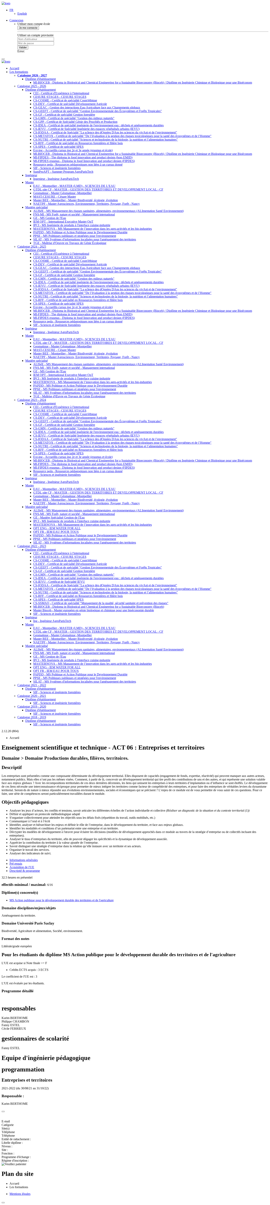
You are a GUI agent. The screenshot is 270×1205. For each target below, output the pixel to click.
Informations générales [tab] (23, 860)
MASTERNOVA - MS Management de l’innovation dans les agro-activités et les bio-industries (92, 228)
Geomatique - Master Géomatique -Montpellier (62, 193)
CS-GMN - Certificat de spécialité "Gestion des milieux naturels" (73, 118)
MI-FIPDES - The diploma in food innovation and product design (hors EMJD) (82, 157)
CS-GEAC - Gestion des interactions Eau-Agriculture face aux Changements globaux (86, 107)
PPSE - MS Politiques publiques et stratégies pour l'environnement (74, 236)
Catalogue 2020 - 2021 (31, 695)
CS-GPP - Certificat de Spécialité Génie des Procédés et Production (75, 121)
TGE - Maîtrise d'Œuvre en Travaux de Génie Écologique (69, 396)
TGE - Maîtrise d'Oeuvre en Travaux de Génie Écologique (69, 243)
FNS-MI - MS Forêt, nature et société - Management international (74, 214)
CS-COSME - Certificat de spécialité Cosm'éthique (65, 100)
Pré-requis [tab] (15, 863)
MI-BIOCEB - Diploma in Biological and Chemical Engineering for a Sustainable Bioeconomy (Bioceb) (98, 606)
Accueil (14, 68)
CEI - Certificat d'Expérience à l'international (61, 93)
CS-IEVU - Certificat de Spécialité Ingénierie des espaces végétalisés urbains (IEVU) (86, 129)
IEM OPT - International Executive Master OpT (63, 221)
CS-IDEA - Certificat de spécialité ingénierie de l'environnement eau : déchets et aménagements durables (98, 125)
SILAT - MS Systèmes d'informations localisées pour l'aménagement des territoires (84, 239)
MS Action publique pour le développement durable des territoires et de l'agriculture (61, 900)
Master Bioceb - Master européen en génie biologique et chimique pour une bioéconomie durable (93, 610)
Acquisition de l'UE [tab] (21, 867)
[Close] (3, 1111)
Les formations (18, 71)
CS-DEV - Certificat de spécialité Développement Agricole (70, 104)
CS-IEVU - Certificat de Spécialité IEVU (59, 581)
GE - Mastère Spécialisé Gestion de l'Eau (59, 517)
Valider (23, 47)
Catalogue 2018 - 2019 (31, 717)
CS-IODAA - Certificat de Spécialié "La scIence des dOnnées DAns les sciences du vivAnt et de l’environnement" (105, 132)
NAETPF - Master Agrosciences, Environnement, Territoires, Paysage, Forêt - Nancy (86, 203)
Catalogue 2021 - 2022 (31, 685)
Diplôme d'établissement (40, 79)
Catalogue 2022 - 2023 (31, 546)
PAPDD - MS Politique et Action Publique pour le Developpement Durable (80, 232)
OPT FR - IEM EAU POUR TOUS (56, 531)
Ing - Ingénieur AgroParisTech (52, 621)
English (22, 13)
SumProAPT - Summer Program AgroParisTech (63, 171)
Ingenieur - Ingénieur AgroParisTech (56, 178)
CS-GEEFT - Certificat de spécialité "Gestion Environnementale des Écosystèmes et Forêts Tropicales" (97, 111)
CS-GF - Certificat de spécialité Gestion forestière (64, 114)
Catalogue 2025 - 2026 (31, 86)
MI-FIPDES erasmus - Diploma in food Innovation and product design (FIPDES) (84, 161)
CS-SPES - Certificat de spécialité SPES (58, 146)
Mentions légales (19, 1193)
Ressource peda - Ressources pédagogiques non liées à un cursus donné (78, 164)
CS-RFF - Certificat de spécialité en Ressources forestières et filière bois (78, 143)
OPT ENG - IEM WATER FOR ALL (57, 528)
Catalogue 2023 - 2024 (31, 400)
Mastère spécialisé (36, 207)
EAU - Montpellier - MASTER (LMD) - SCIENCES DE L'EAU (74, 186)
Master (29, 182)
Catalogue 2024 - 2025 (31, 246)
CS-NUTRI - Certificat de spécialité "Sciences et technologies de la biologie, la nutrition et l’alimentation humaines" (105, 139)
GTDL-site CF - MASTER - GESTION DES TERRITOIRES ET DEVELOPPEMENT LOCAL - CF (98, 189)
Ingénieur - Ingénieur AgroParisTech (56, 482)
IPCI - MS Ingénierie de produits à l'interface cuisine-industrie (71, 225)
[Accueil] (6, 3)
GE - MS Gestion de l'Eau (49, 218)
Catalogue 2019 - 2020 (31, 706)
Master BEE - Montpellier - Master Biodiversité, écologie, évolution (75, 200)
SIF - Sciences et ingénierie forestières (57, 168)
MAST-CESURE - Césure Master (54, 196)
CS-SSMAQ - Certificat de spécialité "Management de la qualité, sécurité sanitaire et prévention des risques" (100, 603)
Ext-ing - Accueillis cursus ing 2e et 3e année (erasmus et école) (73, 150)
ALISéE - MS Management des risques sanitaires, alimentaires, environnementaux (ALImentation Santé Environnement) (108, 211)
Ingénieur (31, 175)
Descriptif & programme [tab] (24, 870)
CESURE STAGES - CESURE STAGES (59, 96)
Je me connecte (28, 27)
